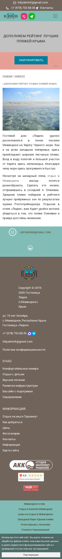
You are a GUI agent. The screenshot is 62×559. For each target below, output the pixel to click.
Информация (11, 444)
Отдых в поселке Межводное (36, 509)
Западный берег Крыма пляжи (36, 519)
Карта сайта (11, 450)
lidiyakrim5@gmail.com (33, 2)
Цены (6, 427)
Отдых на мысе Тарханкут (20, 416)
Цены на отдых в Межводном (35, 514)
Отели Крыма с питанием (35, 524)
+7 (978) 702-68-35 (23, 7)
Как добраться (12, 422)
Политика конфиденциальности (24, 349)
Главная (8, 76)
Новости (20, 76)
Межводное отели (34, 503)
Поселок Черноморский (35, 529)
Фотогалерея (11, 433)
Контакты (46, 7)
